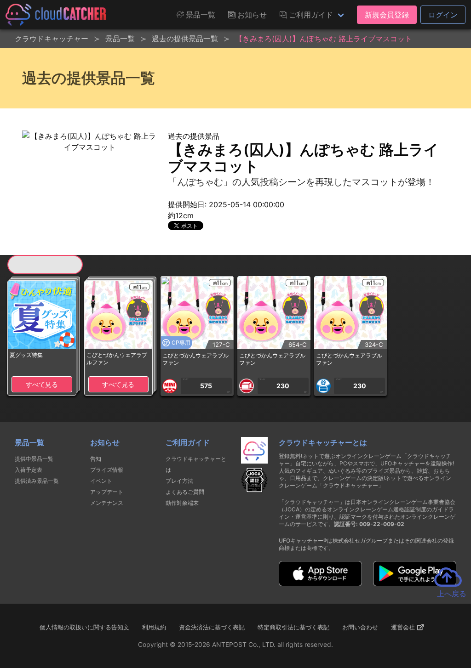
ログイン (443, 14)
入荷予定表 (28, 469)
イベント (101, 480)
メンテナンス (106, 502)
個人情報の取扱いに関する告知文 (84, 627)
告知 (95, 458)
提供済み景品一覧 (37, 480)
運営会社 (404, 627)
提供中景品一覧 (34, 458)
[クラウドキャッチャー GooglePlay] (414, 583)
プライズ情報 (106, 469)
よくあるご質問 (185, 491)
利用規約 (154, 627)
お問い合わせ (360, 627)
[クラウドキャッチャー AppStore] (320, 583)
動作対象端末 (182, 502)
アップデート (106, 491)
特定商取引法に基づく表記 (293, 627)
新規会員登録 (387, 14)
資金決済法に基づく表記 (212, 627)
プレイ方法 (179, 480)
